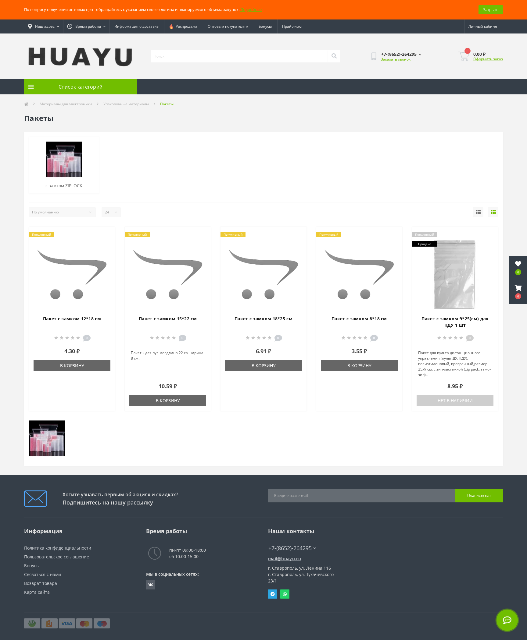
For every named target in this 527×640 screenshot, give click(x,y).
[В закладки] (105, 235)
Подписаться (479, 495)
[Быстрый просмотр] (105, 254)
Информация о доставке (136, 26)
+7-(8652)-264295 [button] (290, 548)
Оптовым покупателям (228, 26)
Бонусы (265, 26)
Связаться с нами (42, 574)
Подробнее (251, 9)
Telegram (272, 594)
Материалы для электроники (66, 104)
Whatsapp (284, 594)
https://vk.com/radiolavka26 (150, 584)
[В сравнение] (105, 244)
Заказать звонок (395, 59)
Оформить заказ (488, 59)
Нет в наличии (455, 400)
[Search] (334, 56)
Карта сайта (37, 592)
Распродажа (185, 26)
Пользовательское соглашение (56, 557)
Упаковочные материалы (126, 104)
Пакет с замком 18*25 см (263, 319)
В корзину (72, 365)
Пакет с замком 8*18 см (359, 319)
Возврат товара (40, 583)
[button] (518, 292)
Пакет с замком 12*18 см (72, 319)
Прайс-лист (292, 26)
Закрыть (490, 9)
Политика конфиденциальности (57, 548)
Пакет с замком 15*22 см (168, 319)
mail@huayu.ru (284, 558)
